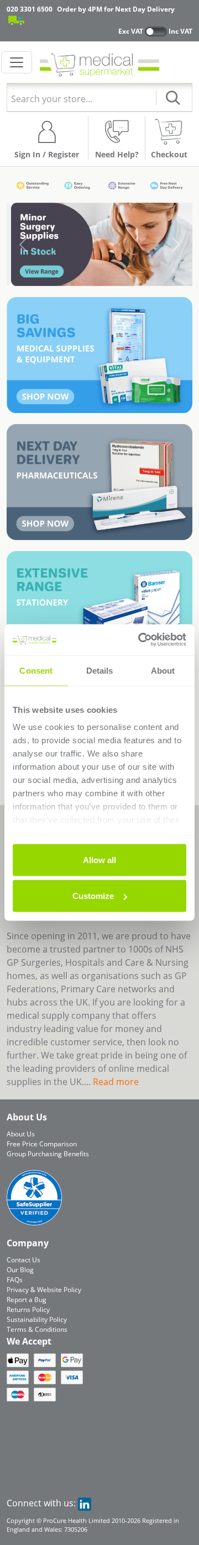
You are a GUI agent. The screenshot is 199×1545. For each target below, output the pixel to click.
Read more (116, 1082)
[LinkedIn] (84, 1503)
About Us (21, 1134)
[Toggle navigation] (16, 62)
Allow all (99, 859)
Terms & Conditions (37, 1329)
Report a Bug (26, 1299)
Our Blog (20, 1269)
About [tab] (163, 670)
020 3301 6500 (30, 9)
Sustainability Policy (37, 1319)
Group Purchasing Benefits (48, 1153)
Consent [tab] (36, 670)
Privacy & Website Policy (44, 1289)
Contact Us (23, 1259)
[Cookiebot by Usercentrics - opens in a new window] (140, 640)
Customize (93, 896)
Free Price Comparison (42, 1144)
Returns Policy (28, 1309)
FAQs (15, 1279)
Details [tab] (99, 670)
